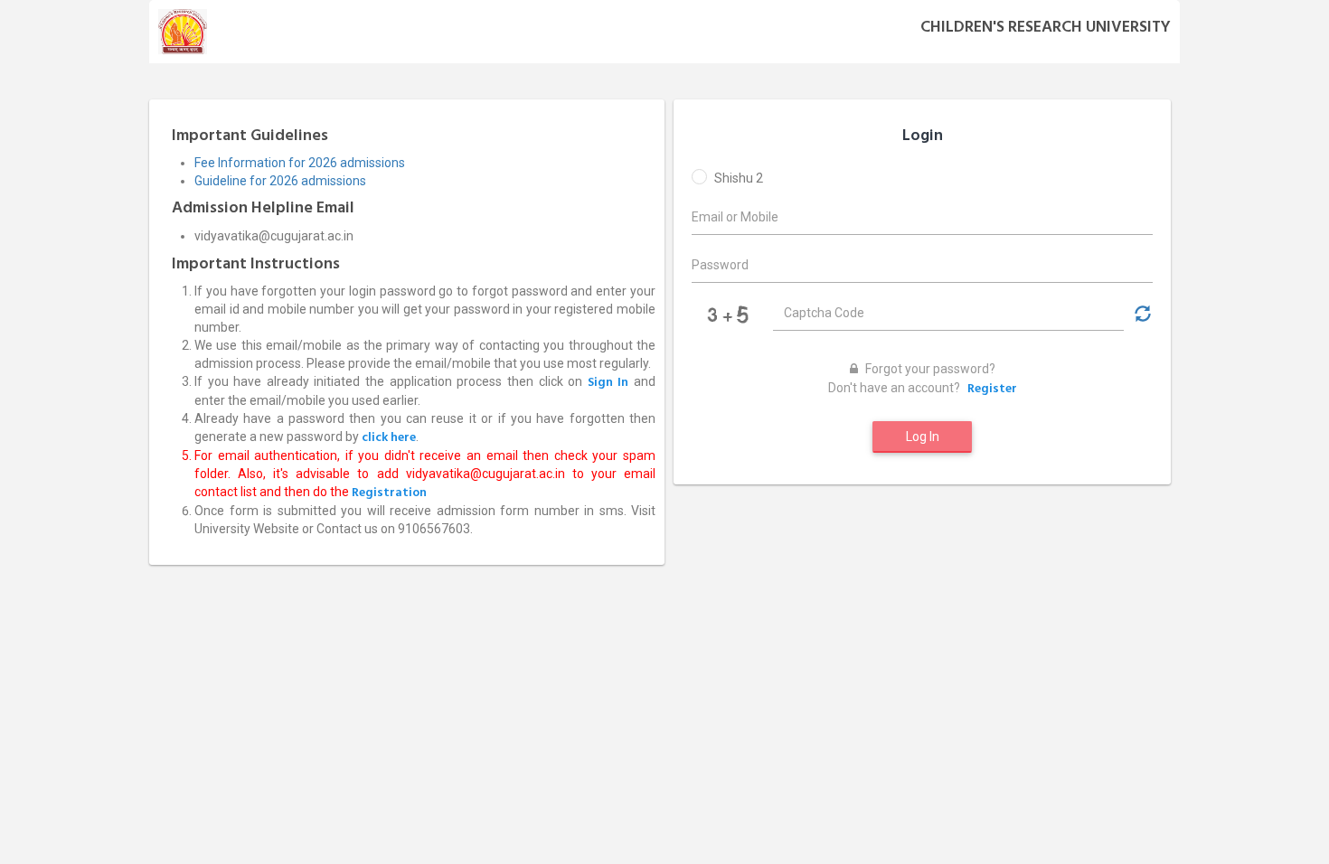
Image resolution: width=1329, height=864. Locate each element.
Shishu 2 (738, 178)
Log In (922, 436)
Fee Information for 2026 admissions (299, 162)
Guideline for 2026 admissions (280, 181)
